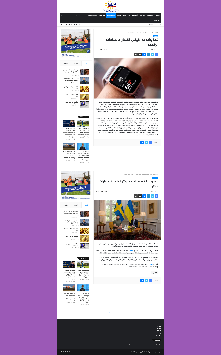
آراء (129, 15)
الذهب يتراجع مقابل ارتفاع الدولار (71, 95)
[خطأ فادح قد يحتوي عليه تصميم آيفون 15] (84, 104)
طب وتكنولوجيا (111, 15)
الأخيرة (76, 63)
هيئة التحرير (158, 328)
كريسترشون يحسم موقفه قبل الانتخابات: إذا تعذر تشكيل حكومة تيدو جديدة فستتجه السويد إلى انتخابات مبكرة (69, 133)
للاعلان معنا (158, 333)
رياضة (124, 15)
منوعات (119, 15)
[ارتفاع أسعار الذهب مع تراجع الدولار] (84, 89)
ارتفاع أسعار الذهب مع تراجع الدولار (71, 88)
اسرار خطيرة (102, 15)
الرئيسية (158, 15)
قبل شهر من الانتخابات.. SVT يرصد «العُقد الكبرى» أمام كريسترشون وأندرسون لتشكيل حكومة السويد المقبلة (83, 156)
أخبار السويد (150, 15)
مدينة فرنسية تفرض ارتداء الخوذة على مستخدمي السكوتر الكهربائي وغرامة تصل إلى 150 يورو (83, 132)
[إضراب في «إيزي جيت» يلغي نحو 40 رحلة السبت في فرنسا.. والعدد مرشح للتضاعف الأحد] (69, 146)
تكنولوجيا (150, 32)
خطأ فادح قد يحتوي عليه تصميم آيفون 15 (71, 103)
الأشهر (86, 63)
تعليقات (65, 63)
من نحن (159, 330)
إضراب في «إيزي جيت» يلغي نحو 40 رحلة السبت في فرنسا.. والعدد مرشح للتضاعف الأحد (69, 155)
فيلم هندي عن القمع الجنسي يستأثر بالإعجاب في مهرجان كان (70, 72)
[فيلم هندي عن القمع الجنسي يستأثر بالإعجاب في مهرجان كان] (84, 72)
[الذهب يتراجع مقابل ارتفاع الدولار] (84, 97)
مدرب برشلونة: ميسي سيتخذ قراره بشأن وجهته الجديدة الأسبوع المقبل (70, 80)
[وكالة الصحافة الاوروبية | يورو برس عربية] (110, 6)
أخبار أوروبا (142, 15)
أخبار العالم (135, 15)
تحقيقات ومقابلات (92, 15)
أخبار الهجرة (157, 20)
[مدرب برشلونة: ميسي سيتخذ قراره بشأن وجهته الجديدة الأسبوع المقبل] (84, 80)
